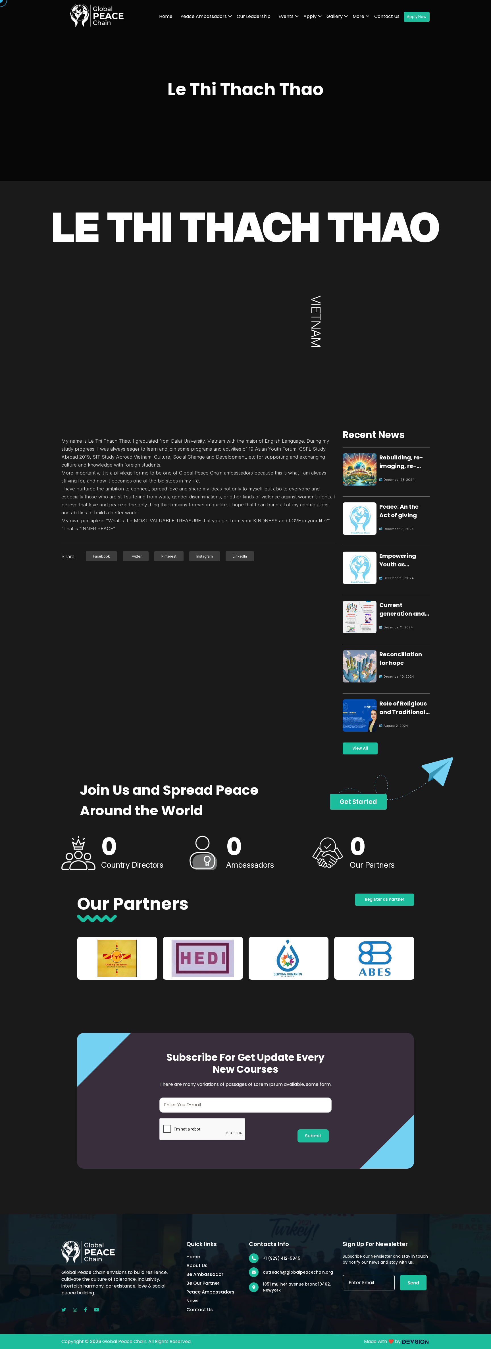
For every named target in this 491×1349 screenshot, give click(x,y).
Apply (310, 16)
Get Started (358, 801)
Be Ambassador (204, 1274)
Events (286, 16)
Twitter (136, 556)
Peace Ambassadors (203, 16)
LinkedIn (240, 556)
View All (360, 748)
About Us (196, 1265)
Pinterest (168, 556)
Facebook (101, 556)
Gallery (334, 16)
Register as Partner (384, 899)
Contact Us (387, 16)
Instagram (204, 556)
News (192, 1301)
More (358, 16)
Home (165, 16)
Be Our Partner (202, 1283)
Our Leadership (254, 16)
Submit (313, 1136)
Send (413, 1283)
